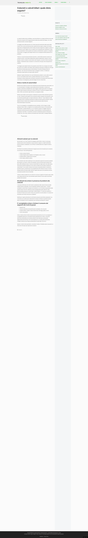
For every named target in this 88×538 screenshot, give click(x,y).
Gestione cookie (85, 537)
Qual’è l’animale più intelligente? (61, 39)
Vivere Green (63, 2)
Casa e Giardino (48, 2)
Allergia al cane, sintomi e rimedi (61, 48)
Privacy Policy (46, 536)
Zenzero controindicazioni (60, 66)
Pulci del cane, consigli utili (60, 60)
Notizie (40, 2)
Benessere (20, 229)
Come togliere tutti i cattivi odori (61, 54)
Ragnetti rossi (57, 62)
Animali (56, 2)
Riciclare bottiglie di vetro (60, 27)
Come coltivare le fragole (60, 52)
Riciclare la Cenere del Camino (61, 28)
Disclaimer (41, 536)
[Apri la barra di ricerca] (69, 2)
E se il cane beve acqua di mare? (61, 36)
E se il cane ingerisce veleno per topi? (62, 37)
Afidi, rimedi (57, 46)
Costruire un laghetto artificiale (61, 25)
